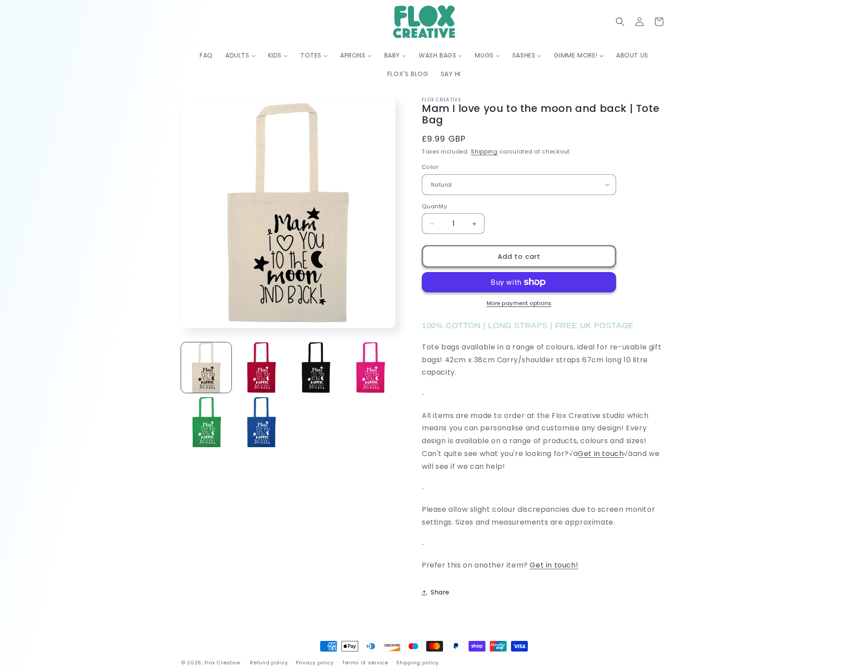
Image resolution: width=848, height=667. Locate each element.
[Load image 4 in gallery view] (370, 367)
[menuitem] (206, 55)
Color (430, 167)
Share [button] (440, 592)
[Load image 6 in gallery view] (261, 422)
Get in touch (601, 453)
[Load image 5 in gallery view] (206, 422)
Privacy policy (315, 662)
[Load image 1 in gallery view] (206, 367)
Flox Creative (222, 662)
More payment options (519, 303)
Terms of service (365, 662)
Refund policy (269, 662)
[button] (620, 21)
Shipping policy (417, 662)
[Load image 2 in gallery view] (261, 367)
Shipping (484, 151)
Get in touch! (554, 565)
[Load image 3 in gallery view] (316, 367)
